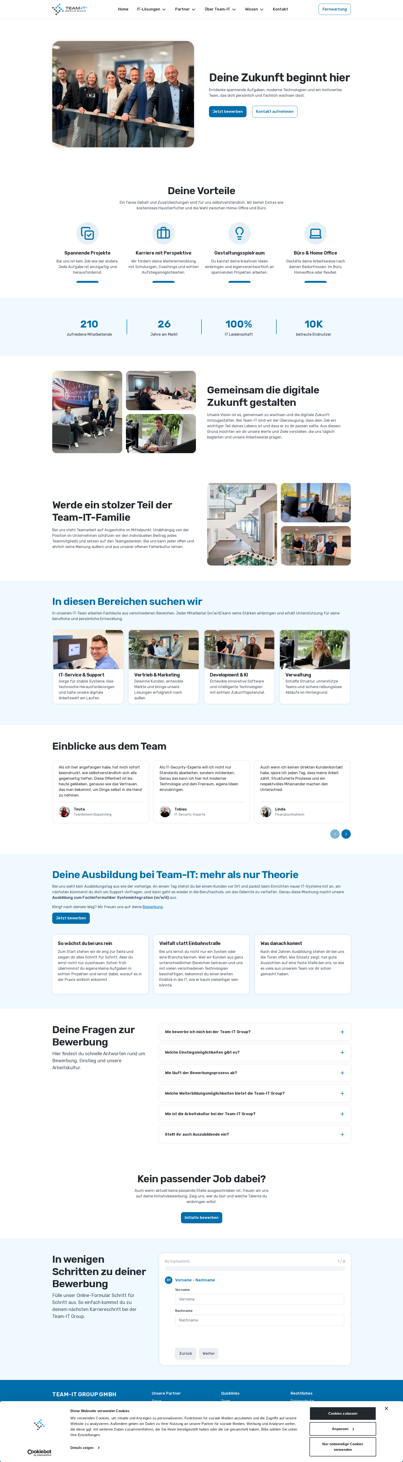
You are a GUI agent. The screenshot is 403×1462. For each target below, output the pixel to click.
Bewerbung (152, 907)
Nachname (183, 1311)
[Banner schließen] (386, 1408)
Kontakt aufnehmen (275, 111)
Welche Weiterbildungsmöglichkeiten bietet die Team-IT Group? (225, 1093)
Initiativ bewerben (202, 1217)
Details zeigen (82, 1448)
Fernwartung (335, 9)
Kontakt (280, 9)
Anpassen (340, 1429)
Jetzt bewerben (228, 111)
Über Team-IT (217, 9)
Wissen (251, 9)
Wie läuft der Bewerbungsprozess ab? (201, 1073)
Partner (182, 9)
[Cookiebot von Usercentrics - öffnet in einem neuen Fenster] (39, 1452)
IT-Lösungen (148, 9)
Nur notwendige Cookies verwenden (342, 1447)
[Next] (346, 834)
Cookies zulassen (343, 1413)
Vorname (182, 1290)
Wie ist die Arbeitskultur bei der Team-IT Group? (210, 1114)
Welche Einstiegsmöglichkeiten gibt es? (202, 1052)
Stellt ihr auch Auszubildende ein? (197, 1134)
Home (123, 9)
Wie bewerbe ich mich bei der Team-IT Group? (207, 1032)
